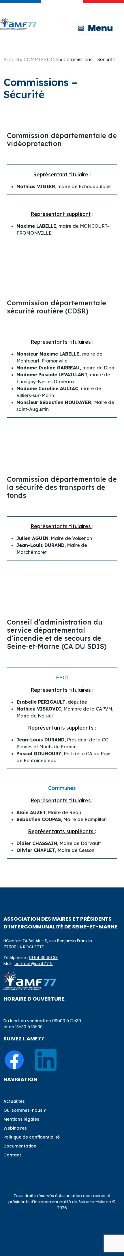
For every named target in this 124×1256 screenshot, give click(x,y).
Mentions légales (21, 1119)
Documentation (19, 1146)
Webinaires (15, 1128)
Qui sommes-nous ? (24, 1110)
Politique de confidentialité (31, 1137)
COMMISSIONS (41, 59)
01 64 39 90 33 (43, 957)
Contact (12, 1155)
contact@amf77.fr (33, 964)
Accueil (11, 59)
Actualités (14, 1101)
